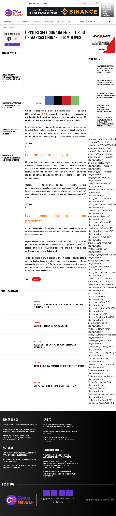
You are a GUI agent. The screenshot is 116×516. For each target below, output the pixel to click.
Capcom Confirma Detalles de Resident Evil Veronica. (59, 365)
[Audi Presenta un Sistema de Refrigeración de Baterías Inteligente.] (92, 108)
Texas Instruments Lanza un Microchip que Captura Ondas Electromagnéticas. (17, 438)
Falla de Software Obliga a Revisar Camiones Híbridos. (19, 467)
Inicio (4, 28)
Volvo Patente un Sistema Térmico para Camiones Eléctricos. (11, 157)
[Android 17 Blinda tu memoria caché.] (16, 324)
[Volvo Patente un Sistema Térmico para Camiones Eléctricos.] (12, 145)
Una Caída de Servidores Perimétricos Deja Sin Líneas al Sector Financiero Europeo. (105, 69)
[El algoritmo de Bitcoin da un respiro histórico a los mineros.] (12, 93)
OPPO (36, 279)
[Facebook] (6, 44)
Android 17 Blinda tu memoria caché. (51, 325)
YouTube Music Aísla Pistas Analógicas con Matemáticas (57, 456)
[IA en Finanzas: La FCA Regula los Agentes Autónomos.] (12, 119)
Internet (38, 341)
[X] (18, 44)
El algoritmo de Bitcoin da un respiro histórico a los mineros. (12, 105)
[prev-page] (89, 133)
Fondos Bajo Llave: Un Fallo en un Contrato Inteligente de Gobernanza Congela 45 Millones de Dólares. (105, 122)
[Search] (96, 3)
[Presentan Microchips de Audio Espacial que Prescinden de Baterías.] (92, 82)
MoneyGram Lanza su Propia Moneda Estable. (55, 386)
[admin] (10, 39)
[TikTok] (14, 44)
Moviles (13, 28)
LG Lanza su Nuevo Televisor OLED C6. (20, 425)
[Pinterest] (66, 100)
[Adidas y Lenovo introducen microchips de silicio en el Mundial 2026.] (12, 64)
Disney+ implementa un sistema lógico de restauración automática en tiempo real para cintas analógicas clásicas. (60, 464)
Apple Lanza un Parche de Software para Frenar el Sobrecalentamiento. (106, 95)
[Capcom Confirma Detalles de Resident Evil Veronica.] (16, 365)
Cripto (37, 383)
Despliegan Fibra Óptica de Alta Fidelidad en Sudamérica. (55, 346)
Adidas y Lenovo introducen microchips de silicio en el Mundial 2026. (12, 78)
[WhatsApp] (75, 100)
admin (15, 39)
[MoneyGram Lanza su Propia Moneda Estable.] (16, 385)
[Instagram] (10, 44)
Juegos (37, 363)
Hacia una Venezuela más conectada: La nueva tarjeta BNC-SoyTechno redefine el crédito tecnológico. (106, 8)
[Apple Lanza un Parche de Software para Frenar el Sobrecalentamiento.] (92, 95)
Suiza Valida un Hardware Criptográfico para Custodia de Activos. (58, 440)
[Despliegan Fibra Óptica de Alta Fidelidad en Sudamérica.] (16, 344)
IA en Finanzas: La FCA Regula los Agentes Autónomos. (10, 131)
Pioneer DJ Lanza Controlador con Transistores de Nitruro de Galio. (19, 430)
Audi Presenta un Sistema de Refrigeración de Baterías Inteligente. (104, 108)
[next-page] (94, 133)
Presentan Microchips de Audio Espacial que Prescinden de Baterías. (105, 82)
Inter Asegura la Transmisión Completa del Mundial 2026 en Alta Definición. (59, 474)
